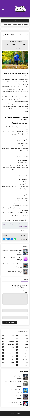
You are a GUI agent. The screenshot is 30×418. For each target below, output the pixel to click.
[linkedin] (9, 241)
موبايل (22, 364)
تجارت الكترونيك (8, 346)
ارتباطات (22, 337)
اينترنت (22, 340)
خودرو (8, 349)
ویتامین (5, 237)
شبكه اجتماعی (8, 355)
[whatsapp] (15, 241)
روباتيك (22, 352)
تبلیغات (22, 346)
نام (27, 310)
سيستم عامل (22, 355)
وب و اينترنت (22, 367)
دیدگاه (26, 294)
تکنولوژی (22, 349)
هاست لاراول (15, 415)
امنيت (8, 337)
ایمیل (26, 317)
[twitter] (4, 241)
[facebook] (12, 241)
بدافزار (22, 343)
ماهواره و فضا (8, 361)
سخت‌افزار (8, 352)
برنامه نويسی (8, 343)
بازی (8, 340)
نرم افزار (8, 364)
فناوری (17, 47)
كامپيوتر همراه (22, 361)
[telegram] (7, 241)
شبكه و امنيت (22, 358)
